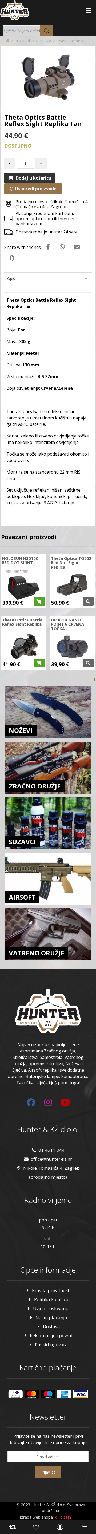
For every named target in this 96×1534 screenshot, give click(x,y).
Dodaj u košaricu (33, 178)
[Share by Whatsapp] (62, 246)
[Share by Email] (77, 246)
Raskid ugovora (51, 1344)
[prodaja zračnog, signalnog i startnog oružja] (14, 10)
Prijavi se (48, 1472)
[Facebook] (30, 1102)
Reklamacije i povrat (51, 1335)
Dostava (51, 1326)
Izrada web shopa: (37, 1517)
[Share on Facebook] (48, 246)
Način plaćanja (51, 1317)
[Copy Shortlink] (11, 258)
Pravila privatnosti (51, 1290)
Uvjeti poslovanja (51, 1308)
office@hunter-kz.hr (51, 1159)
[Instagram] (48, 1102)
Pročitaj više (88, 601)
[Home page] (7, 40)
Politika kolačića (51, 1299)
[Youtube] (65, 1102)
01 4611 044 (51, 1150)
